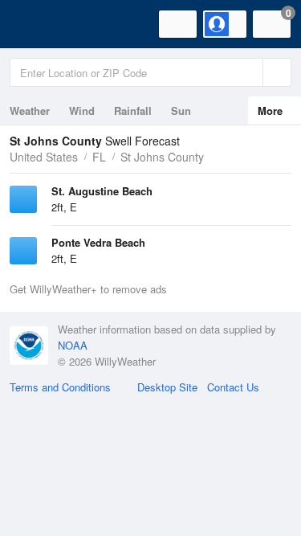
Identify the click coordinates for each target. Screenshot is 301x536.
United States (44, 157)
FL (99, 157)
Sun (181, 110)
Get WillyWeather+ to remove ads (88, 289)
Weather (30, 110)
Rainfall (133, 110)
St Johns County (162, 157)
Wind (82, 110)
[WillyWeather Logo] (36, 24)
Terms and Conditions (60, 387)
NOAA (72, 345)
